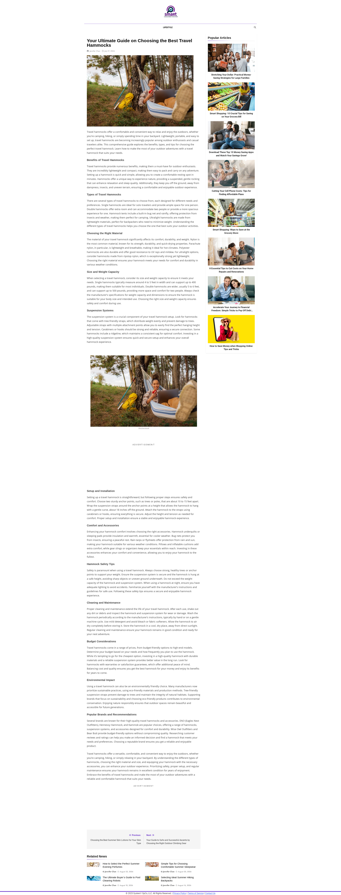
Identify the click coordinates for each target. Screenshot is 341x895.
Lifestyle (167, 27)
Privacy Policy (179, 893)
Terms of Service (196, 893)
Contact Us (210, 893)
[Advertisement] (143, 465)
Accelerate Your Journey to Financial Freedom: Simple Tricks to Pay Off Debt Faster (231, 310)
